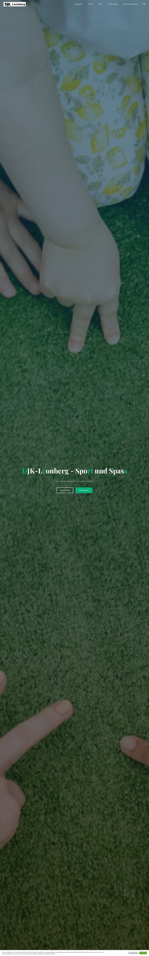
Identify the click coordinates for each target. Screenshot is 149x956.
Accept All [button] (143, 953)
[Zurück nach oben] (142, 949)
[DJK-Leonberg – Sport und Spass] (14, 4)
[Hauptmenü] (144, 4)
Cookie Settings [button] (133, 953)
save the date (65, 490)
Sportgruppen (84, 490)
